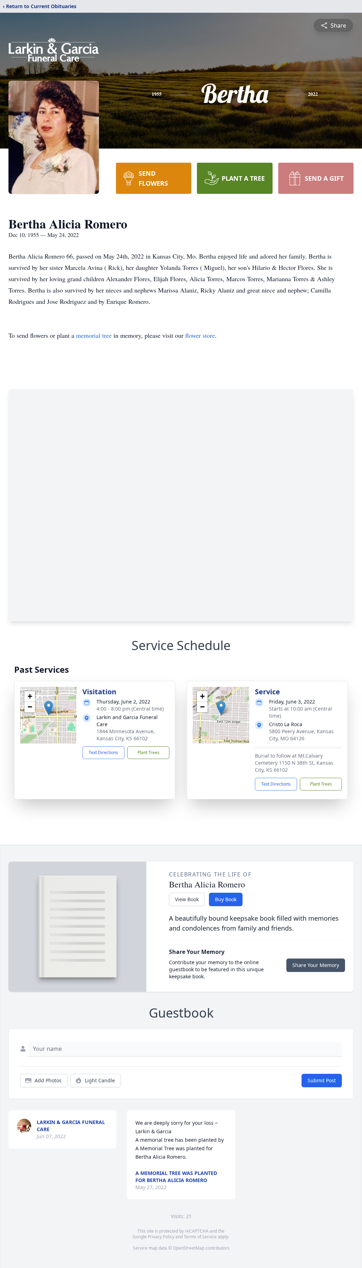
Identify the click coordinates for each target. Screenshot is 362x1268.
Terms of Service (200, 1237)
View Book (187, 899)
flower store (200, 335)
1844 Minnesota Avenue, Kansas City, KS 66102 (126, 735)
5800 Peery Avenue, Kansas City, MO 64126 (301, 735)
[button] (48, 708)
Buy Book (226, 899)
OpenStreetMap (188, 1248)
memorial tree (94, 335)
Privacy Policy (161, 1237)
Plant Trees (148, 752)
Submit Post (322, 1080)
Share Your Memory (315, 965)
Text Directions (103, 752)
